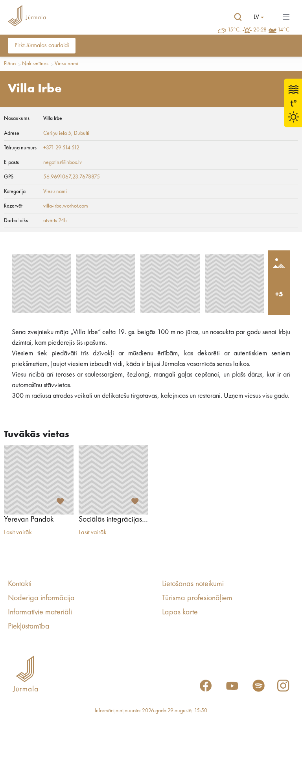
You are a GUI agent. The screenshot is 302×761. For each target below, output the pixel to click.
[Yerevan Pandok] (39, 480)
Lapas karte (180, 612)
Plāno (10, 63)
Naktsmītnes (35, 63)
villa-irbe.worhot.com (65, 206)
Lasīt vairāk (18, 532)
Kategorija (15, 191)
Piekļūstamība (29, 626)
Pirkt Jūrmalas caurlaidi (42, 45)
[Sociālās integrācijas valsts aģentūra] (113, 480)
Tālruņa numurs (20, 148)
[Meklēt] (238, 17)
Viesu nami (66, 63)
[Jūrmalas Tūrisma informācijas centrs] (27, 17)
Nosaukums (16, 118)
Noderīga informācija (41, 598)
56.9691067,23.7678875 (71, 177)
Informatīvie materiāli (40, 612)
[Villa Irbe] (41, 283)
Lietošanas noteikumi (193, 584)
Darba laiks (16, 220)
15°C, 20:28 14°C (258, 30)
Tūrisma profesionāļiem (197, 598)
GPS (8, 177)
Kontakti (19, 584)
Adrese (11, 133)
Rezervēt (13, 206)
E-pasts (11, 162)
